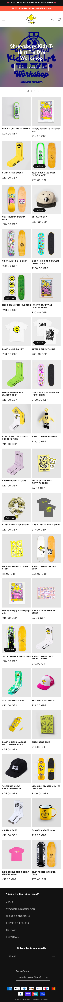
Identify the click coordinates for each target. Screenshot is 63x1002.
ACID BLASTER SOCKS (13, 700)
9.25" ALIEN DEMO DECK (14, 261)
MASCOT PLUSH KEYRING (44, 436)
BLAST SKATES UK (28, 999)
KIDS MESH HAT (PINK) (43, 700)
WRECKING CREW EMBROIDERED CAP (11, 787)
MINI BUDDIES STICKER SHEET (43, 612)
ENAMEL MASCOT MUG (43, 830)
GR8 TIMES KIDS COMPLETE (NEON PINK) (45, 393)
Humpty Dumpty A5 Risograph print (46, 130)
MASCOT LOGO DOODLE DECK (44, 567)
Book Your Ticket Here (31, 67)
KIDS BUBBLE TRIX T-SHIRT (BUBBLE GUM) (15, 873)
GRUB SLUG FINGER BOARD (16, 129)
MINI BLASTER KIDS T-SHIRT (46, 525)
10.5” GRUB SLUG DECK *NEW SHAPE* (44, 174)
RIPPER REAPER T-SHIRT (43, 349)
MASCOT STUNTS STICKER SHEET (15, 567)
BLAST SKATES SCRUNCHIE (15, 525)
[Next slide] (43, 90)
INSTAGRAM (12, 937)
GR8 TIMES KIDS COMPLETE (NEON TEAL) (45, 262)
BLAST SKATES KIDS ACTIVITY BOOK (42, 482)
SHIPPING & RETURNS (17, 923)
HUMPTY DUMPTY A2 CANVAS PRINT (42, 306)
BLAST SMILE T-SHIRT (13, 349)
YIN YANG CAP (39, 217)
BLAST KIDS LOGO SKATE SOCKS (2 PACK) (15, 437)
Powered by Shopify (41, 999)
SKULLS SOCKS (9, 830)
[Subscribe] (53, 956)
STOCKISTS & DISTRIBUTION (20, 909)
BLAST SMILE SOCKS (12, 173)
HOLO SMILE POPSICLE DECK (16, 305)
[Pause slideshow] (59, 90)
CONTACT (11, 929)
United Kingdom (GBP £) (30, 977)
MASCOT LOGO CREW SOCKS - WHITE (43, 657)
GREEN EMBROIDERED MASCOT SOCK (13, 393)
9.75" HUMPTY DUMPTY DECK (13, 218)
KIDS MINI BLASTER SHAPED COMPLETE (46, 787)
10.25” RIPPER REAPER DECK (16, 656)
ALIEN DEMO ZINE (41, 742)
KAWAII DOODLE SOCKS (14, 481)
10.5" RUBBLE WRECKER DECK (44, 873)
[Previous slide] (20, 90)
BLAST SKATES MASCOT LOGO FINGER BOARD (14, 743)
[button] (3, 19)
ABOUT (9, 902)
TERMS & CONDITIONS (18, 916)
